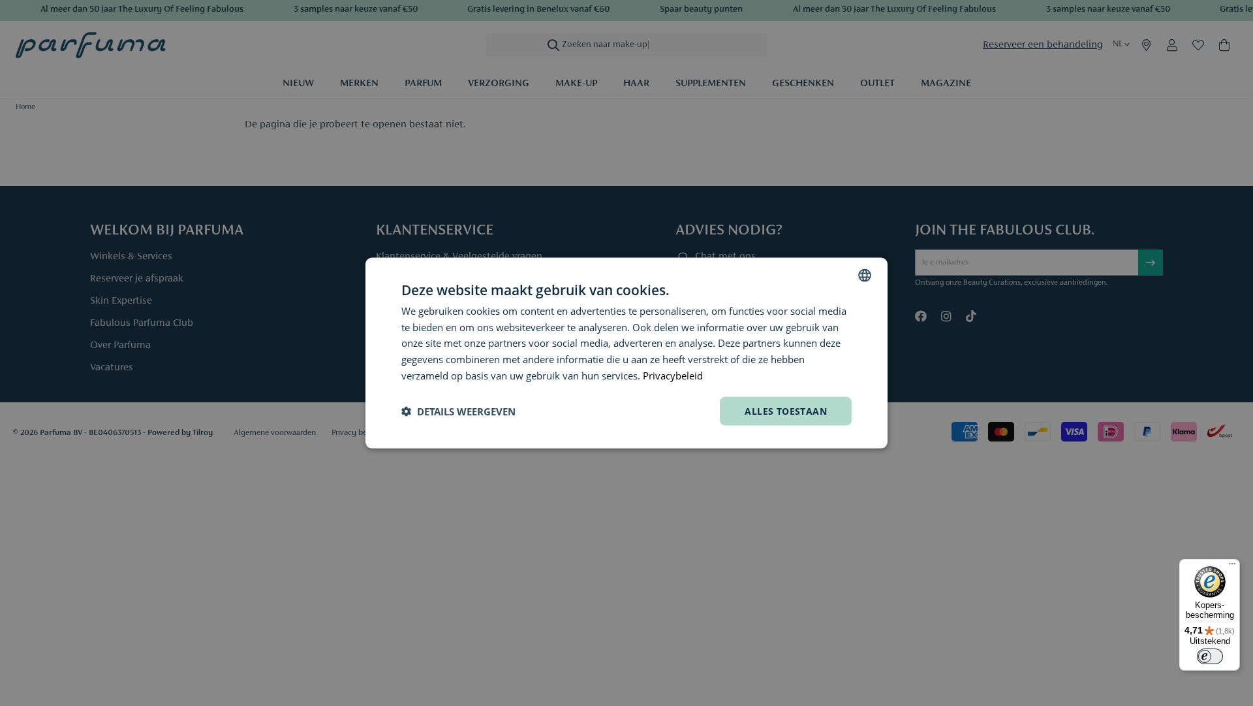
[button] (458, 411)
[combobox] (864, 274)
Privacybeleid (673, 374)
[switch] (1210, 656)
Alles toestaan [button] (786, 410)
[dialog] (626, 353)
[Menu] (1232, 567)
